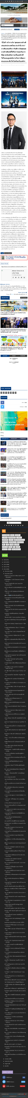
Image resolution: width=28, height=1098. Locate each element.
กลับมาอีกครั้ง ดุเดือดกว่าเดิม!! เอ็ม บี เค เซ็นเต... (15, 908)
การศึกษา (19, 537)
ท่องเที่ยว (18, 535)
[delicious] (22, 1)
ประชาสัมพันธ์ (8, 29)
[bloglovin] (11, 1)
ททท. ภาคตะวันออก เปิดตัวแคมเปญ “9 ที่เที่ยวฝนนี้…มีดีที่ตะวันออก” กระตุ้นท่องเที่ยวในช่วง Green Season (17, 489)
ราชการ (11, 539)
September (7, 1061)
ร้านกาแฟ (5, 546)
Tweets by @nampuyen (6, 518)
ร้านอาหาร (5, 542)
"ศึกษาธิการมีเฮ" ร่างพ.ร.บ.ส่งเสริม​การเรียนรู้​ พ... (15, 617)
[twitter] (7, 1)
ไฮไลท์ (11, 544)
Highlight (14, 438)
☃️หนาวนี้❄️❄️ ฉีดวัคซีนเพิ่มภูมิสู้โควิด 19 (14, 595)
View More (24, 297)
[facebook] (5, 1)
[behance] (18, 1)
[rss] (16, 1)
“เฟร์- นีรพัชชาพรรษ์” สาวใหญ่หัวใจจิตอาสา (14, 982)
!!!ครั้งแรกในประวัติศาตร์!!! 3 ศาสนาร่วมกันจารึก (15, 979)
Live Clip (5, 549)
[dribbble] (14, 1)
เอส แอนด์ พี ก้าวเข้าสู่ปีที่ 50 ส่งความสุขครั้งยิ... (15, 821)
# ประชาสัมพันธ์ (8, 253)
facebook (22, 355)
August (6, 1063)
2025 (5, 562)
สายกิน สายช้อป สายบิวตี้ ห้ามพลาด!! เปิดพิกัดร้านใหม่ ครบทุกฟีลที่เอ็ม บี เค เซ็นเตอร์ (13, 313)
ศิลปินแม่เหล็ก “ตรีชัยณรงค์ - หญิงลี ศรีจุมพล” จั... (15, 988)
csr (7, 544)
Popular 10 (5, 438)
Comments (23, 438)
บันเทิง (12, 535)
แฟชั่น (18, 546)
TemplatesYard (5, 1096)
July (6, 1066)
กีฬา (4, 544)
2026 (5, 559)
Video (10, 546)
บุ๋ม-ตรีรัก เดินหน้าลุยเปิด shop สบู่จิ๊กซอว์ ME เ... (15, 886)
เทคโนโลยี (5, 539)
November (7, 573)
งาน (10, 549)
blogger (5, 355)
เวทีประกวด (20, 542)
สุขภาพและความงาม (19, 539)
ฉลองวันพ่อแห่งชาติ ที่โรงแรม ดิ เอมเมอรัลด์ (14, 998)
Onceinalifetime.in (13, 1094)
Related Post (5, 297)
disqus (14, 355)
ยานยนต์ (17, 544)
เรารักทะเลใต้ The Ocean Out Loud (13, 803)
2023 (5, 566)
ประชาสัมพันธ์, (21, 65)
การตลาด (5, 537)
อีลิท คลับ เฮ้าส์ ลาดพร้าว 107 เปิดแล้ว (13, 1044)
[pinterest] (9, 1)
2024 (5, 564)
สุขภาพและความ (16, 549)
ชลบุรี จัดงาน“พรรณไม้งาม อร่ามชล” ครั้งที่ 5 (14, 922)
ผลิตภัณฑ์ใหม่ (12, 537)
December (7, 571)
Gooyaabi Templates (21, 1096)
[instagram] (20, 1)
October (7, 1059)
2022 (5, 569)
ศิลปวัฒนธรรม (12, 542)
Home (2, 33)
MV (14, 546)
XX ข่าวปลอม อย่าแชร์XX (10, 777)
